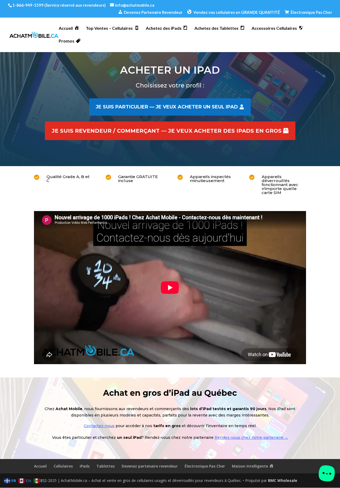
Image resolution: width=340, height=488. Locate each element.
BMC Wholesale (282, 480)
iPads (85, 466)
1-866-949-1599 (28, 5)
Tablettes (105, 466)
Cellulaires (63, 466)
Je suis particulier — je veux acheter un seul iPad (167, 107)
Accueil (40, 466)
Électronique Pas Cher (205, 466)
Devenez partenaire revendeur (150, 466)
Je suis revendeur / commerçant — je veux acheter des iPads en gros (167, 131)
